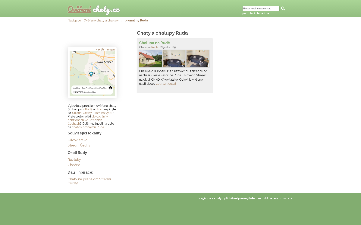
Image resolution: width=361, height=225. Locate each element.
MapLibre (76, 88)
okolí (99, 109)
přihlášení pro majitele (239, 198)
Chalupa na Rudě (154, 43)
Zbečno (74, 165)
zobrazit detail (166, 83)
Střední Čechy (79, 145)
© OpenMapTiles (100, 88)
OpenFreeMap (87, 88)
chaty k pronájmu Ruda (88, 127)
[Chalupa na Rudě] (175, 59)
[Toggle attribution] (110, 87)
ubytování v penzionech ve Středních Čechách (88, 120)
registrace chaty (210, 198)
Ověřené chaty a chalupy (101, 20)
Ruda (155, 47)
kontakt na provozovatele (275, 198)
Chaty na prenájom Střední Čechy (89, 181)
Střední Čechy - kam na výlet (92, 113)
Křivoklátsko (77, 140)
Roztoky (74, 160)
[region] (92, 73)
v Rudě (87, 109)
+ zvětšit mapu (105, 49)
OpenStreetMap (89, 92)
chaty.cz (93, 9)
